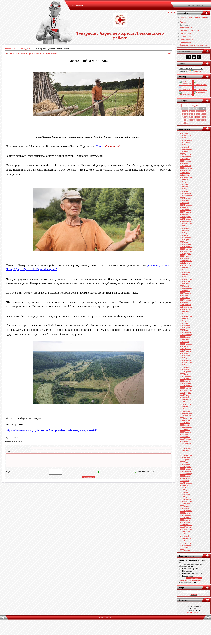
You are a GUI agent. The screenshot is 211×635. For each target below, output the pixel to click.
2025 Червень (185, 518)
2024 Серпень (185, 494)
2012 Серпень (185, 161)
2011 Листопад (186, 140)
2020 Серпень (185, 383)
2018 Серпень (185, 328)
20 (201, 117)
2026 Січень (185, 534)
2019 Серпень (185, 355)
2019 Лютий (184, 342)
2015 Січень (185, 228)
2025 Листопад (186, 529)
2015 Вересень (186, 247)
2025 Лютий (184, 508)
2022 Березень (186, 427)
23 (187, 120)
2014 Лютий (184, 203)
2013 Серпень (185, 189)
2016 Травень (185, 265)
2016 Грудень (185, 281)
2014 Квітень (185, 207)
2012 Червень (185, 156)
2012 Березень (186, 149)
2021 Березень (186, 399)
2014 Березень (186, 205)
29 (183, 123)
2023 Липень (185, 464)
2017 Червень (185, 295)
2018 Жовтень (185, 332)
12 (197, 114)
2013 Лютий (184, 175)
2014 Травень (185, 210)
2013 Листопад (186, 196)
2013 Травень (185, 182)
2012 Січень (185, 145)
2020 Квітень (185, 374)
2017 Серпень (185, 300)
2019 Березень (186, 344)
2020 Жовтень (185, 388)
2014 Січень (185, 200)
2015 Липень (185, 242)
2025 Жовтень (185, 527)
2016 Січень (185, 256)
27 (201, 120)
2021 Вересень (186, 413)
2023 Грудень (185, 476)
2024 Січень (185, 478)
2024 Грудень (185, 504)
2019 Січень (185, 339)
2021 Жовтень (185, 416)
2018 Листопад (186, 335)
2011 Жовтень (185, 138)
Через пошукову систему (192, 573)
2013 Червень (185, 184)
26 (197, 120)
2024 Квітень (185, 485)
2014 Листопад (186, 223)
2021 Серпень (185, 411)
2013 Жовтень (185, 193)
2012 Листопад (186, 168)
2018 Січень (185, 311)
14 (204, 114)
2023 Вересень (186, 469)
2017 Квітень (185, 291)
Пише (99, 146)
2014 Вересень (186, 219)
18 (29, 49)
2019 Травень (185, 349)
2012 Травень (185, 154)
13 (201, 114)
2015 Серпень (185, 244)
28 (204, 120)
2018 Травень (185, 321)
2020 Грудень (185, 393)
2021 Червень (185, 406)
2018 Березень (186, 316)
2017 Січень (185, 284)
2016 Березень (186, 261)
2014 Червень (185, 212)
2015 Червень (185, 240)
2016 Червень (185, 267)
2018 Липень (185, 325)
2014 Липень (185, 214)
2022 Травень (185, 432)
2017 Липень (185, 298)
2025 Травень (185, 515)
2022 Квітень (185, 430)
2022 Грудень (185, 448)
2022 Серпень (185, 439)
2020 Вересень (186, 386)
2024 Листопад (186, 501)
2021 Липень (185, 409)
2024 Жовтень (185, 499)
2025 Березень (186, 511)
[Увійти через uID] (188, 57)
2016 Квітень (185, 263)
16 (187, 117)
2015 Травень (185, 237)
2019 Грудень (185, 365)
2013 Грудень (185, 198)
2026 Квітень (185, 541)
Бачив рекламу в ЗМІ (190, 569)
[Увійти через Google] (199, 57)
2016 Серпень (185, 272)
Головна (8, 49)
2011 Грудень (185, 142)
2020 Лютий (184, 369)
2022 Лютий (184, 425)
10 (190, 114)
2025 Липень (185, 520)
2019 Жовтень (185, 360)
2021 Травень (185, 404)
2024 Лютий (184, 481)
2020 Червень (185, 379)
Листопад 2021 (194, 106)
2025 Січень (185, 506)
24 (190, 120)
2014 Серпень (185, 217)
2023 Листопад (186, 474)
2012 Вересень (186, 163)
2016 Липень (185, 270)
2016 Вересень (186, 274)
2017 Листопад (186, 307)
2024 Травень (185, 487)
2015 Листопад (186, 251)
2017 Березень (186, 288)
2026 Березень (186, 538)
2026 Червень (185, 545)
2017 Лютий (184, 286)
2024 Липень (185, 492)
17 (190, 117)
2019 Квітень (185, 346)
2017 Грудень (185, 309)
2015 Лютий (184, 230)
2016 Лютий (184, 258)
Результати (183, 580)
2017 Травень (185, 293)
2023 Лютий (184, 453)
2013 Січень (185, 173)
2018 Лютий (184, 314)
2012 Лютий (184, 147)
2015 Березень (186, 233)
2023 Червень (185, 462)
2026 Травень (185, 543)
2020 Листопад (186, 390)
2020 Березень (186, 372)
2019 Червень (185, 351)
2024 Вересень (186, 497)
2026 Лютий (184, 536)
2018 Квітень (185, 318)
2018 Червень (185, 323)
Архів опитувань (195, 580)
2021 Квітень (185, 402)
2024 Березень (186, 483)
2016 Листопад (186, 279)
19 (197, 117)
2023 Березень (186, 455)
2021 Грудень (185, 420)
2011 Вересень (186, 135)
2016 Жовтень (185, 277)
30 (187, 123)
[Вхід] (174, 12)
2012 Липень (185, 159)
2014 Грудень (185, 226)
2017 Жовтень (185, 305)
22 (183, 120)
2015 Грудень (185, 254)
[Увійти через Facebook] (194, 57)
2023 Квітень (185, 457)
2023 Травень (185, 460)
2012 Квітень (185, 152)
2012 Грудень (185, 170)
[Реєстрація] (171, 12)
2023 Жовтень (185, 471)
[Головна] (168, 12)
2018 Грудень (185, 337)
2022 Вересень (186, 441)
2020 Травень (185, 376)
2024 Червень (185, 490)
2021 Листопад (186, 418)
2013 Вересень (186, 191)
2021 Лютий (184, 397)
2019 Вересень (186, 358)
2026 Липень (185, 548)
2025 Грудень (185, 531)
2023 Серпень (185, 467)
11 (194, 114)
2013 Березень (186, 177)
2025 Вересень (186, 525)
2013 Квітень (185, 179)
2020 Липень (185, 381)
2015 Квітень (185, 235)
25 (194, 120)
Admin (24, 438)
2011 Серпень (185, 133)
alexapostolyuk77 (193, 612)
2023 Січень (185, 450)
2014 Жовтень (185, 221)
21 (204, 117)
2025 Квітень (185, 513)
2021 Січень (185, 395)
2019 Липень (185, 353)
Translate (197, 71)
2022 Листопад (186, 446)
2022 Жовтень (185, 443)
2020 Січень (185, 367)
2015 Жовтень (185, 249)
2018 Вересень (186, 330)
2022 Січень (185, 423)
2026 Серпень (185, 550)
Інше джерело (187, 576)
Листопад (22, 49)
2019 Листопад (186, 362)
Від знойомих (187, 571)
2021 (15, 49)
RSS (87, 5)
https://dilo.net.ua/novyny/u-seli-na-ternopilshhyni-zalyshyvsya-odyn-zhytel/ (51, 430)
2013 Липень (185, 186)
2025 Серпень (185, 522)
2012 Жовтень (185, 166)
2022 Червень (185, 434)
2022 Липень (185, 437)
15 (183, 117)
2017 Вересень (186, 302)
